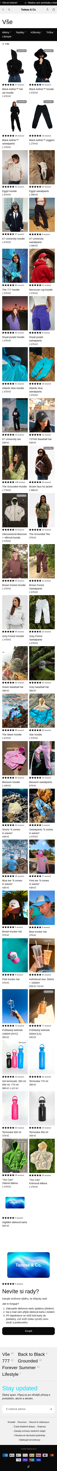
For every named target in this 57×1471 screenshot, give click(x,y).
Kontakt (11, 1422)
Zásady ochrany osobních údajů (29, 1431)
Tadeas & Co (31, 1449)
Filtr (7, 44)
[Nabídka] (3, 9)
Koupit (28, 1331)
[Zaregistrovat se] (51, 1409)
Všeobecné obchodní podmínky (29, 1435)
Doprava (41, 1426)
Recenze (22, 1422)
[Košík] (54, 10)
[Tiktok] (28, 1466)
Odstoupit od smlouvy (29, 1440)
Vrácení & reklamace (39, 1422)
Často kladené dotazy (24, 1426)
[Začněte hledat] (9, 10)
